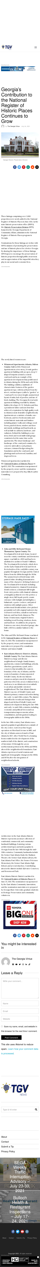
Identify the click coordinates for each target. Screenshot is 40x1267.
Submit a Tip (7, 1146)
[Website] (29, 964)
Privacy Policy (8, 1151)
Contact (5, 1141)
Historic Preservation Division (16, 227)
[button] (36, 1109)
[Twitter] (19, 167)
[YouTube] (16, 964)
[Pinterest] (23, 167)
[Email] (37, 167)
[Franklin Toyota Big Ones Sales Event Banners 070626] (20, 915)
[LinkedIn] (26, 964)
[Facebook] (15, 167)
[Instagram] (23, 964)
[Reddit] (32, 167)
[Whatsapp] (28, 167)
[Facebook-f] (13, 1231)
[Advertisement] (20, 21)
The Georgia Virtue (13, 126)
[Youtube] (22, 1231)
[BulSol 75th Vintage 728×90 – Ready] (20, 68)
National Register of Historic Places (18, 464)
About (4, 1136)
